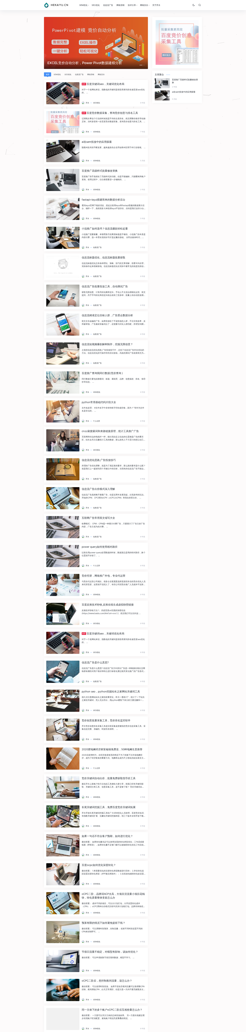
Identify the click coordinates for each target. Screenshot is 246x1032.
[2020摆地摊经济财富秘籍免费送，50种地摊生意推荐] (62, 759)
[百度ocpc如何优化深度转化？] (62, 874)
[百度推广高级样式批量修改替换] (62, 180)
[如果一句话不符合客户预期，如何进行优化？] (62, 845)
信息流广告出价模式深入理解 (98, 488)
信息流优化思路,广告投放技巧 (99, 460)
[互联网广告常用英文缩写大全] (62, 527)
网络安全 (144, 5)
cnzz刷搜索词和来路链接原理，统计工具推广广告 (110, 431)
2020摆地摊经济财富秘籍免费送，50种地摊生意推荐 (112, 749)
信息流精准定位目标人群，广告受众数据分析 (107, 315)
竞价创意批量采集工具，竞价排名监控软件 (106, 720)
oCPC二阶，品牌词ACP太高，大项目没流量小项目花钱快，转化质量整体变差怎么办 (113, 895)
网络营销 (120, 5)
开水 (87, 103)
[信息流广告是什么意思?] (62, 672)
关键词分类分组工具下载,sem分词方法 (76, 63)
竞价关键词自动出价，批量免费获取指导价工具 (109, 778)
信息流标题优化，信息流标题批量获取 (103, 257)
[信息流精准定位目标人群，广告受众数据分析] (62, 325)
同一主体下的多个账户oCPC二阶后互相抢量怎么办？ (112, 1009)
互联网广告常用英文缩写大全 (98, 517)
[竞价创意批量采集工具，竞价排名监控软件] (62, 730)
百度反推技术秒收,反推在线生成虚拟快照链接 (108, 604)
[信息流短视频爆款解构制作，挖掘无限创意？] (62, 353)
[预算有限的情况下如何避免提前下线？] (62, 932)
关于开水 (156, 5)
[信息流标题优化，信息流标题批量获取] (62, 267)
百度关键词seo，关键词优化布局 (103, 83)
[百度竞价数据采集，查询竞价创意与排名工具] (62, 122)
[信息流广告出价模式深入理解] (62, 498)
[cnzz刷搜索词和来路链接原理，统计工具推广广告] (62, 440)
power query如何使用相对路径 (99, 546)
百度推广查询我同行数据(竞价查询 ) (102, 373)
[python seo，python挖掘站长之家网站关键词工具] (62, 701)
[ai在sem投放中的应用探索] (62, 151)
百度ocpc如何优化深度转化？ (99, 864)
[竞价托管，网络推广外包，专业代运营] (62, 585)
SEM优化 (83, 5)
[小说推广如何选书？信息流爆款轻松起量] (62, 238)
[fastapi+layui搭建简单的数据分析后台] (62, 209)
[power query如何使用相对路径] (62, 556)
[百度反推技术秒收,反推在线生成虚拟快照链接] (62, 614)
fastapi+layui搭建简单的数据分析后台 (103, 199)
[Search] (199, 5)
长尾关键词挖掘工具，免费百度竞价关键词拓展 (109, 807)
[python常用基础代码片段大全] (62, 411)
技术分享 (132, 5)
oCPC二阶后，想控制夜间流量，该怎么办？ (107, 980)
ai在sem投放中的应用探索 (97, 141)
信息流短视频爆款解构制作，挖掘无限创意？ (107, 344)
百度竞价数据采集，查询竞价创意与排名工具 (110, 112)
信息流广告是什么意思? (95, 662)
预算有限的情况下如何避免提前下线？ (103, 922)
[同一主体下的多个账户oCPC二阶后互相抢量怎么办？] (62, 1019)
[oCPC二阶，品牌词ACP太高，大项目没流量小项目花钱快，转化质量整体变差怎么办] (62, 903)
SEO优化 (96, 5)
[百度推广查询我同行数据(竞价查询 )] (62, 382)
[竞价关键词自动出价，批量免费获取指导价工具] (62, 787)
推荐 (47, 74)
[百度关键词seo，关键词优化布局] (62, 93)
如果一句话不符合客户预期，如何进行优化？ (107, 836)
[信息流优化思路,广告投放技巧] (62, 469)
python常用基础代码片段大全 (99, 402)
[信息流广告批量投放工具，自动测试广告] (62, 296)
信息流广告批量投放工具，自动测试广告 (105, 286)
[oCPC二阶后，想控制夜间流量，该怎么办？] (62, 990)
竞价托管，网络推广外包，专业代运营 (103, 575)
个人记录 (96, 421)
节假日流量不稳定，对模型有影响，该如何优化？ (110, 951)
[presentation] (43, 43)
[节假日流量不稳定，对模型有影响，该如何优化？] (62, 961)
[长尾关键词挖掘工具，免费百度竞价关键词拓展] (62, 816)
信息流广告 (108, 5)
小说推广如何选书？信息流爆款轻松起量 (105, 228)
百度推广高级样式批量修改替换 (100, 170)
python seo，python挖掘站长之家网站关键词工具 (111, 691)
